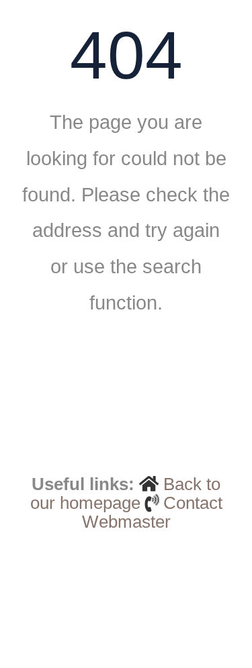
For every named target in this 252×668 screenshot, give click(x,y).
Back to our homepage (125, 493)
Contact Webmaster (152, 512)
